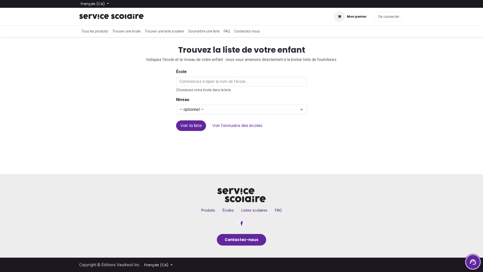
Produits (208, 210)
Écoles (228, 210)
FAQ (278, 210)
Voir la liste (191, 125)
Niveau (182, 99)
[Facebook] (241, 223)
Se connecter (388, 17)
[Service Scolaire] (241, 195)
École (181, 71)
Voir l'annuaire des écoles (237, 125)
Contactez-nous (241, 239)
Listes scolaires (254, 210)
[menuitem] (94, 31)
